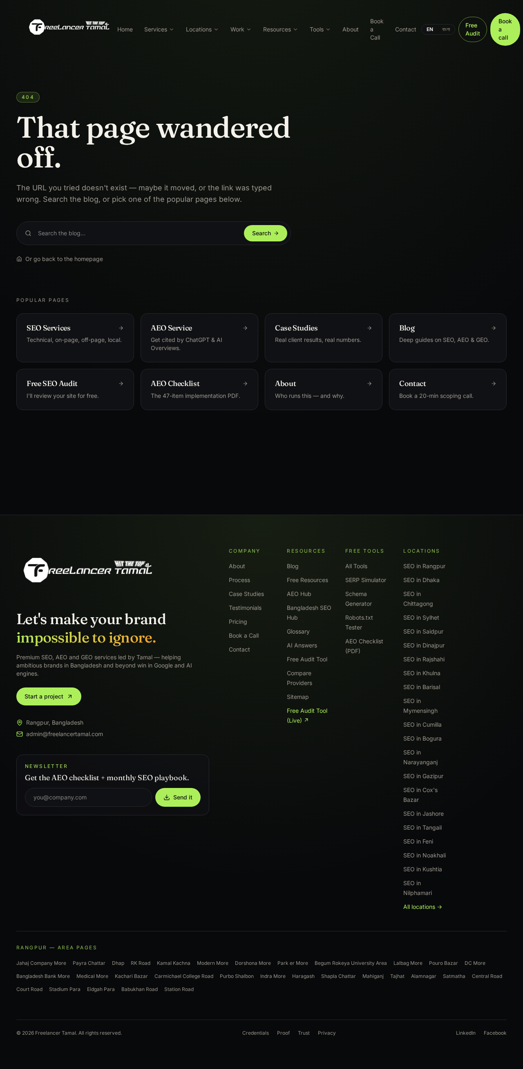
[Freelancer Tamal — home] (68, 29)
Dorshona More (253, 963)
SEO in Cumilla (422, 724)
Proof (283, 1033)
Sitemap (298, 696)
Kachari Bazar (131, 976)
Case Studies (246, 593)
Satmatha (454, 976)
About (350, 29)
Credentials (255, 1033)
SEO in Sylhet (421, 617)
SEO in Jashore (423, 813)
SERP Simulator (365, 579)
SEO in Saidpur (423, 631)
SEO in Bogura (422, 738)
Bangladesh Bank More (43, 976)
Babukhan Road (139, 989)
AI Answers (302, 645)
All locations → (422, 906)
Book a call (505, 29)
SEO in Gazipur (423, 775)
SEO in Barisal (421, 686)
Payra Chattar (89, 963)
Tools (317, 29)
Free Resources (307, 579)
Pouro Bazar (443, 963)
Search (261, 233)
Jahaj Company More (41, 963)
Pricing (238, 621)
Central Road (487, 976)
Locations (199, 29)
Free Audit (472, 29)
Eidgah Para (101, 989)
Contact (405, 29)
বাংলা (446, 29)
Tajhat (397, 976)
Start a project (44, 696)
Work (237, 29)
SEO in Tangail (422, 827)
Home (125, 29)
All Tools (356, 565)
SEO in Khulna (421, 673)
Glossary (298, 631)
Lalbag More (407, 963)
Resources (277, 29)
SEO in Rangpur (424, 565)
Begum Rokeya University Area (351, 963)
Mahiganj (373, 976)
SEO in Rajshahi (424, 659)
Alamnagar (423, 976)
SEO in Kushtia (422, 869)
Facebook (495, 1033)
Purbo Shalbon (237, 976)
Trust (304, 1033)
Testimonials (245, 607)
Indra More (273, 976)
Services (155, 29)
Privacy (327, 1033)
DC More (475, 963)
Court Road (29, 989)
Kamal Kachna (173, 963)
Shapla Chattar (338, 976)
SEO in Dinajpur (424, 645)
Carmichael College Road (183, 976)
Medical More (92, 976)
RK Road (140, 963)
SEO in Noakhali (424, 855)
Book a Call (377, 29)
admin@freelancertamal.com (64, 733)
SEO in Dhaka (421, 579)
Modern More (212, 963)
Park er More (292, 963)
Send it (182, 797)
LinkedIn (466, 1033)
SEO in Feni (418, 841)
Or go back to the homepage (64, 258)
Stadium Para (64, 989)
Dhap (118, 963)
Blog (293, 565)
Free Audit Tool (307, 659)
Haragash (303, 976)
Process (239, 579)
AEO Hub (299, 593)
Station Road (179, 989)
